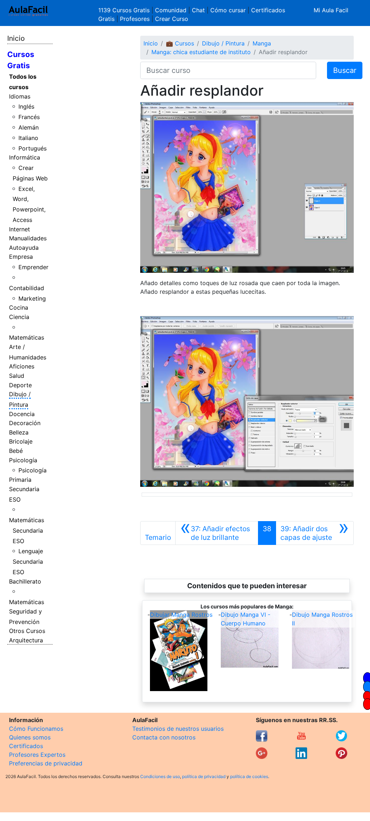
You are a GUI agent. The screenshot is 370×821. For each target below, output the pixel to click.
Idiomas (19, 96)
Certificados (26, 746)
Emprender (33, 267)
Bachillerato (25, 581)
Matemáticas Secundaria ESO (26, 530)
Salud (16, 375)
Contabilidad (26, 288)
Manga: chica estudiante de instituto (201, 52)
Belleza (19, 432)
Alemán (28, 127)
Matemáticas (26, 337)
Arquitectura (26, 640)
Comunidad (170, 10)
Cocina (18, 307)
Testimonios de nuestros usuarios (178, 728)
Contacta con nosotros (163, 737)
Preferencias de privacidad (45, 763)
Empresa (21, 256)
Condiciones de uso (160, 776)
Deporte (20, 385)
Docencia (22, 414)
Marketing (32, 298)
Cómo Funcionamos (36, 728)
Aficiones (21, 366)
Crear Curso (171, 18)
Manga (262, 43)
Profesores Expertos (37, 754)
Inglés (26, 106)
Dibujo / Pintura (223, 43)
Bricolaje (21, 441)
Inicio (16, 38)
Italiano (28, 137)
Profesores (135, 18)
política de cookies (249, 776)
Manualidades (28, 238)
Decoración (24, 423)
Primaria (20, 479)
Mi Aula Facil (331, 10)
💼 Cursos (180, 43)
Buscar (344, 70)
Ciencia (19, 316)
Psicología (23, 460)
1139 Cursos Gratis (124, 10)
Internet (19, 229)
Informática (24, 157)
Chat (198, 10)
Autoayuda (24, 247)
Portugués (32, 148)
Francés (29, 117)
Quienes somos (30, 737)
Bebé (16, 450)
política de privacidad (203, 776)
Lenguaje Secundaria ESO (28, 561)
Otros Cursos (27, 630)
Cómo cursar (228, 10)
